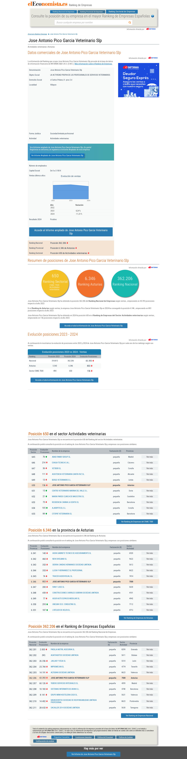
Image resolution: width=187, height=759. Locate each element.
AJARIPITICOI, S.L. (59, 508)
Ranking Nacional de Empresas (63, 12)
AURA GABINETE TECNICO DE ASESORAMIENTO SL (71, 553)
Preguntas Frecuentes (61, 737)
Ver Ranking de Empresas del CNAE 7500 (137, 521)
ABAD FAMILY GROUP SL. (61, 457)
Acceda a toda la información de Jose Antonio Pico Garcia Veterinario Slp (93, 325)
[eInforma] (42, 735)
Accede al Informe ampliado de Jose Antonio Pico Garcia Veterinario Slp (71, 232)
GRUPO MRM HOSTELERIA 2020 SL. (64, 695)
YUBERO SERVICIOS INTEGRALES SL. (64, 683)
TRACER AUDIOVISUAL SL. (62, 576)
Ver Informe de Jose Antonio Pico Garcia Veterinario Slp (93, 754)
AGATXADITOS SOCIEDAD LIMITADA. (65, 655)
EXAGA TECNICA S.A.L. (61, 463)
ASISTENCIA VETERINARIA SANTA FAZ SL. (68, 474)
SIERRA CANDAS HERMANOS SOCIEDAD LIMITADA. (72, 565)
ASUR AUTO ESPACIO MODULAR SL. (66, 598)
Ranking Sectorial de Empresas (122, 11)
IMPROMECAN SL (57, 667)
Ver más (149, 457)
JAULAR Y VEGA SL (58, 661)
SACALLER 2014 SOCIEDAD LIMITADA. (65, 708)
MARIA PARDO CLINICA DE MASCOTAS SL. (68, 496)
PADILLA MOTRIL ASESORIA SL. (63, 649)
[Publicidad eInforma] (138, 97)
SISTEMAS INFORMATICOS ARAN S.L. (65, 689)
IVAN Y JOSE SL (58, 587)
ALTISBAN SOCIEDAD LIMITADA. (63, 672)
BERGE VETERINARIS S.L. (61, 480)
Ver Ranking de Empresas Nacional (139, 715)
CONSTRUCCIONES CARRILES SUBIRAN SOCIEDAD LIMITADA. (75, 593)
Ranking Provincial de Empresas (91, 12)
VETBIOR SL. (56, 468)
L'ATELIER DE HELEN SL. (61, 610)
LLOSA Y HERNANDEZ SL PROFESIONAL (67, 570)
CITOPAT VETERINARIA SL (62, 514)
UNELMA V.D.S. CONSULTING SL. (64, 604)
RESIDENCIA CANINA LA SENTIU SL (65, 502)
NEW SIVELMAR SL (59, 559)
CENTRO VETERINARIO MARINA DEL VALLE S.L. (70, 491)
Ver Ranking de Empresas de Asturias (138, 618)
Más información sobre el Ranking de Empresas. (93, 64)
